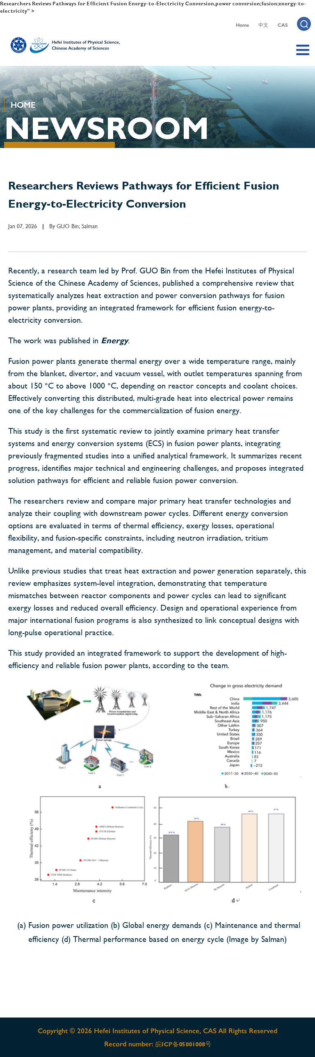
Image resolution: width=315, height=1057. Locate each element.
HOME (23, 105)
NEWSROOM (106, 128)
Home (242, 25)
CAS (283, 25)
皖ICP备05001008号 (183, 1044)
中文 (263, 25)
